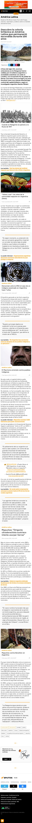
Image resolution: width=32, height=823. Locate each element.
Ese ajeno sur (11, 100)
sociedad (19, 727)
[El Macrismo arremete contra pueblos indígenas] (16, 356)
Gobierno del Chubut (10, 62)
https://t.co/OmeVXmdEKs (16, 470)
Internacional (12, 727)
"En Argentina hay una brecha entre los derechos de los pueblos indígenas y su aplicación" (15, 341)
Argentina (10, 730)
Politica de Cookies (16, 799)
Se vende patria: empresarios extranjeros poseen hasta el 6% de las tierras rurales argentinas (15, 491)
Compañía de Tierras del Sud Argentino (15, 733)
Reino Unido (4, 730)
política (23, 727)
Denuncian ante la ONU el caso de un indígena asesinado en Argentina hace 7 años (16, 288)
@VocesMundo (11, 464)
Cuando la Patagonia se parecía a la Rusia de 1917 (15, 126)
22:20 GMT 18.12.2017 (6, 42)
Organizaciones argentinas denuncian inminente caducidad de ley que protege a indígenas (16, 257)
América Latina (6, 283)
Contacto (14, 797)
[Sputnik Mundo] (5, 11)
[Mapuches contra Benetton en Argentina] (16, 639)
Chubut (15, 730)
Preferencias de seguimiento (8, 803)
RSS (18, 801)
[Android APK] (5, 808)
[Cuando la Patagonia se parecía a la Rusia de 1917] (16, 113)
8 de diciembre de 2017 (16, 476)
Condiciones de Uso (14, 795)
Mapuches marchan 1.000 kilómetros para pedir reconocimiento (15, 420)
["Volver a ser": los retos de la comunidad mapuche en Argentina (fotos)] (16, 182)
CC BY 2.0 (3, 62)
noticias (7, 736)
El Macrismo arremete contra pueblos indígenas (16, 371)
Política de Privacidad (6, 799)
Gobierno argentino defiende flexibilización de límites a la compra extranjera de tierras (16, 583)
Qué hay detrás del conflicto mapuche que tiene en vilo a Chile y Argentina (15, 169)
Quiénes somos (4, 795)
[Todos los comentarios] (2, 820)
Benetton (3, 733)
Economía (23, 782)
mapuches (27, 733)
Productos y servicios (6, 797)
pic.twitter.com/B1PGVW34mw (16, 472)
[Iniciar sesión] (23, 11)
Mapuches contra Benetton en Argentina (13, 654)
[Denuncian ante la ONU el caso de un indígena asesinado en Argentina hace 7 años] (16, 272)
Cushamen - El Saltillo (20, 62)
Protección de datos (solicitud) (8, 801)
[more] (29, 129)
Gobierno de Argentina (24, 730)
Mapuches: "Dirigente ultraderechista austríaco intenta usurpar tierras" (14, 532)
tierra (2, 736)
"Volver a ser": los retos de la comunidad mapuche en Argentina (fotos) (15, 196)
